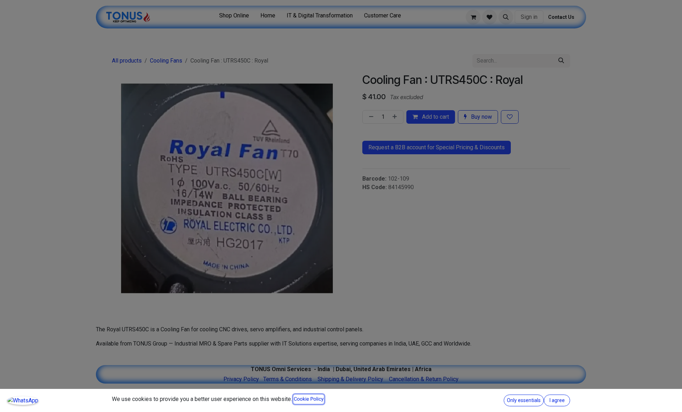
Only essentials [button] (524, 400)
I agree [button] (557, 400)
